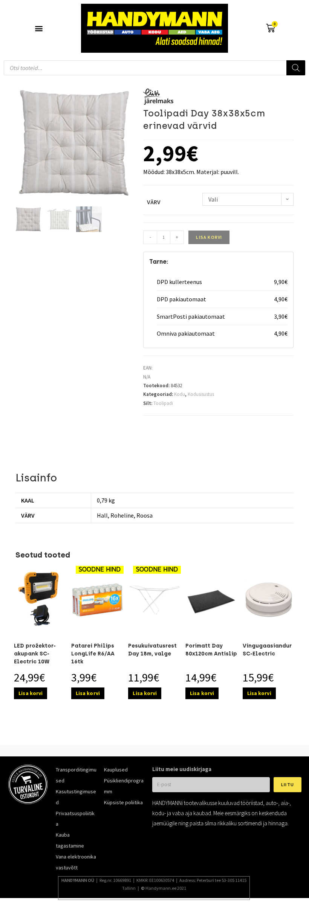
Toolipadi (163, 403)
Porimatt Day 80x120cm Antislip (211, 650)
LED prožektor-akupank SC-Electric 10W (35, 654)
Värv (154, 202)
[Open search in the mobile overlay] (154, 67)
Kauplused (116, 769)
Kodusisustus (201, 394)
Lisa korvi (209, 237)
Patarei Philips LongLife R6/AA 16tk (93, 654)
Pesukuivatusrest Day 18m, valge (152, 650)
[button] (38, 28)
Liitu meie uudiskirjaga (181, 769)
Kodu (179, 394)
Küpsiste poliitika (123, 802)
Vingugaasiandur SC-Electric (267, 650)
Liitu (287, 784)
